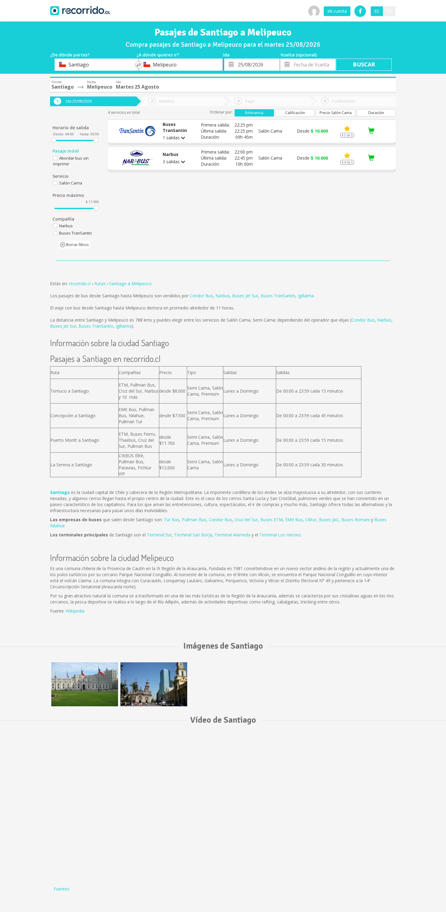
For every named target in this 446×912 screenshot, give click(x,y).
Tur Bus (171, 519)
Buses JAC (329, 519)
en (389, 11)
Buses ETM (271, 519)
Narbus (222, 296)
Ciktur (310, 519)
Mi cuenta (337, 11)
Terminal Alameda (232, 535)
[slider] (53, 140)
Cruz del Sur (246, 519)
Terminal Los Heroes (280, 535)
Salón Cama (70, 183)
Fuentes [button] (61, 889)
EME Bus (294, 519)
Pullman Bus (194, 519)
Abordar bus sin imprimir (71, 161)
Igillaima (306, 296)
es (376, 11)
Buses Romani (355, 519)
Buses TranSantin (278, 296)
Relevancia (254, 112)
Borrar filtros (77, 244)
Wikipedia (75, 611)
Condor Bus (201, 296)
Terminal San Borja (193, 535)
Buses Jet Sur (245, 296)
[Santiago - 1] (84, 684)
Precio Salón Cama (335, 112)
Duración (376, 112)
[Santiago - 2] (153, 684)
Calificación (295, 112)
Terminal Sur (159, 535)
